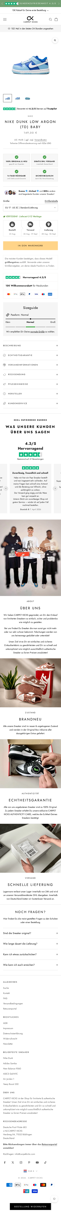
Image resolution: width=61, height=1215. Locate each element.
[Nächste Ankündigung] (58, 4)
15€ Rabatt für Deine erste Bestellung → (30, 10)
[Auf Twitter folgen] (12, 1162)
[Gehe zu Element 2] (17, 98)
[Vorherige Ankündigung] (3, 4)
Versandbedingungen (13, 1003)
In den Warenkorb (30, 245)
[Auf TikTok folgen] (45, 1162)
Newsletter (8, 1043)
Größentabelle (51, 201)
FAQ (5, 998)
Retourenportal (10, 1008)
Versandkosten (40, 139)
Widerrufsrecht (10, 1038)
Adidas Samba (10, 1063)
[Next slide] (55, 488)
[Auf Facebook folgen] (4, 1162)
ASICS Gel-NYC (10, 1073)
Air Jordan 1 (8, 1078)
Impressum (8, 1028)
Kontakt (6, 993)
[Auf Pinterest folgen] (29, 1162)
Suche (6, 988)
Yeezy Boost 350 (10, 1084)
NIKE (30, 116)
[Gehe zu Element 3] (27, 98)
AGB (5, 1023)
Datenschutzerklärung (13, 1033)
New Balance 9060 (12, 1068)
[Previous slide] (6, 488)
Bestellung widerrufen (30, 1206)
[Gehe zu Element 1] (7, 98)
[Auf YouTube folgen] (37, 1162)
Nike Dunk (8, 1058)
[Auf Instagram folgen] (21, 1162)
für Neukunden (27, 285)
